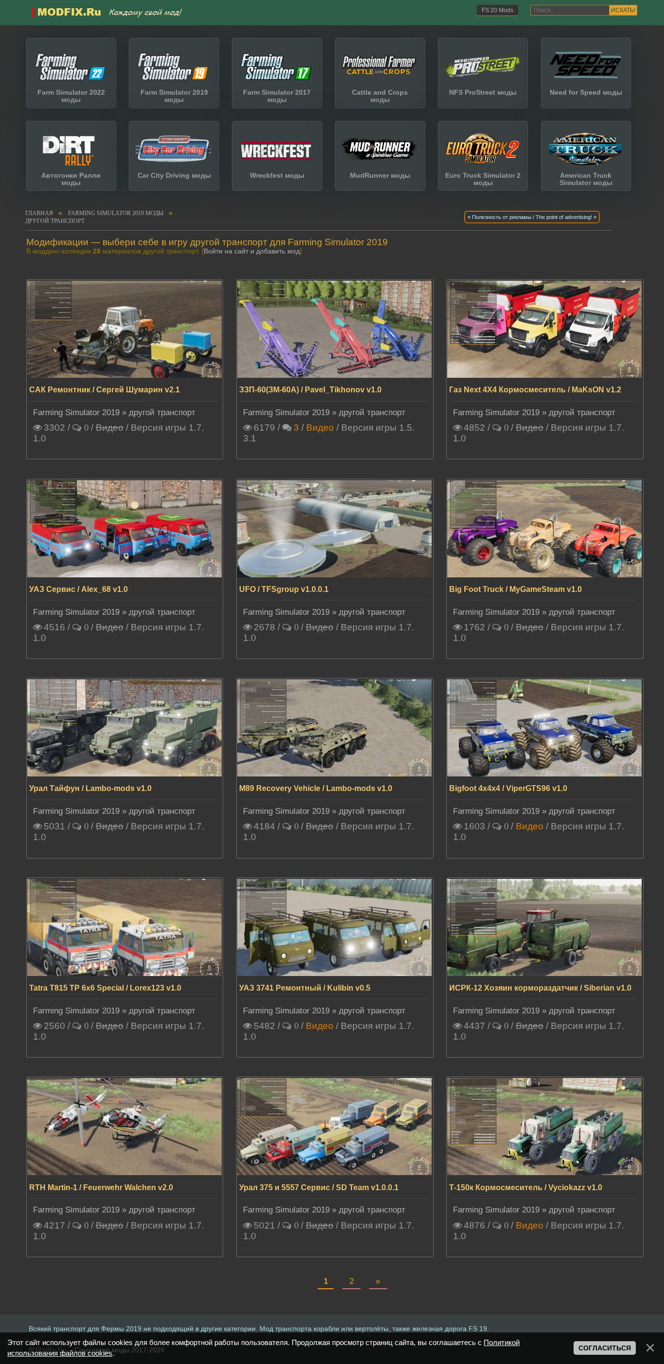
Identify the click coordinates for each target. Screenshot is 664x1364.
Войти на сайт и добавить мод (252, 251)
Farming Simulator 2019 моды (115, 213)
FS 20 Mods (497, 10)
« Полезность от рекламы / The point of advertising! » (532, 217)
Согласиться (604, 1348)
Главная (39, 213)
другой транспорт (55, 221)
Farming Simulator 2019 (76, 412)
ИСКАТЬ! (623, 10)
